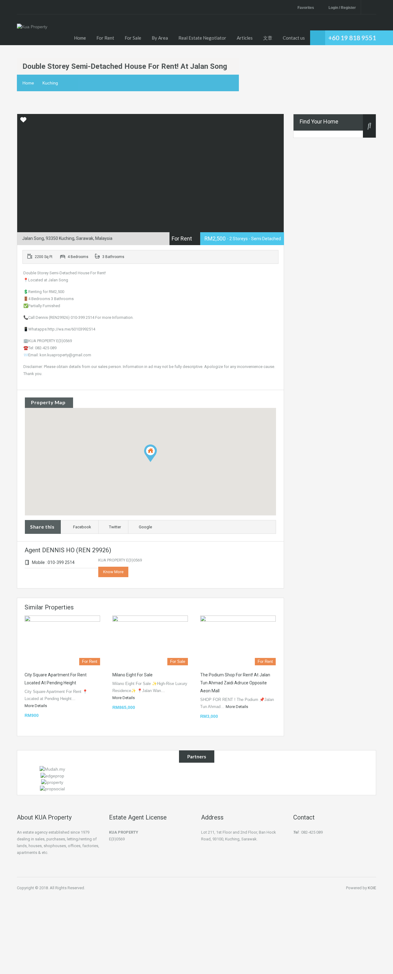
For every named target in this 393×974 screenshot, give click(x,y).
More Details (36, 705)
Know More (113, 571)
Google (145, 527)
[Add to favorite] (23, 121)
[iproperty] (52, 782)
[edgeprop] (52, 775)
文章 (267, 38)
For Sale (133, 38)
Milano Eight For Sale (132, 674)
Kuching (50, 82)
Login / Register (342, 8)
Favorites (306, 8)
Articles (245, 38)
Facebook (82, 527)
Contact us (294, 38)
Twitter (115, 527)
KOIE (372, 888)
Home (80, 38)
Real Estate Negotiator (202, 38)
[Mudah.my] (52, 768)
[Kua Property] (32, 34)
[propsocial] (52, 788)
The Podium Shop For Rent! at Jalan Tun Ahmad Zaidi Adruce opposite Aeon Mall (235, 682)
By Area (160, 38)
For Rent (105, 38)
